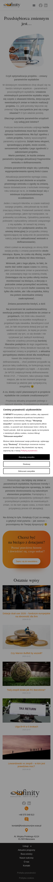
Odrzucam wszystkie (26, 471)
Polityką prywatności (29, 451)
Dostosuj (26, 464)
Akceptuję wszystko (26, 457)
